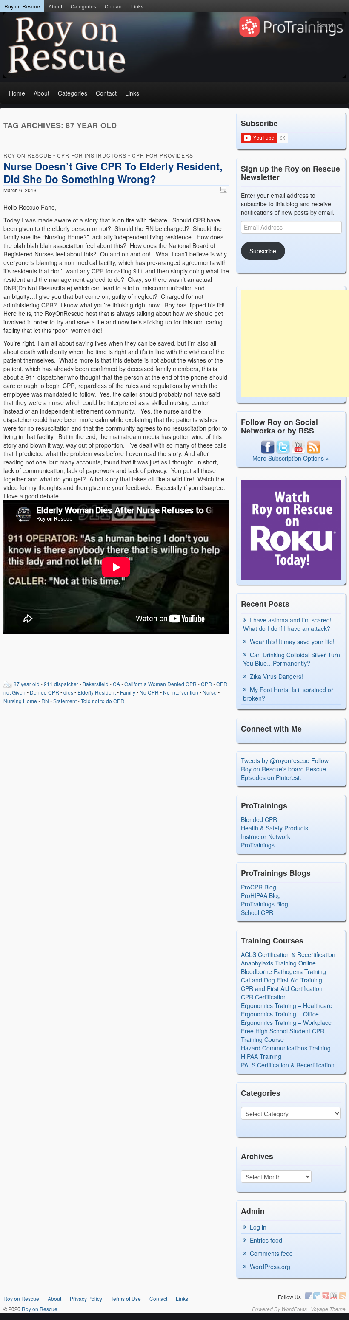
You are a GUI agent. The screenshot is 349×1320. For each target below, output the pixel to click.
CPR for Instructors (91, 155)
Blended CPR (259, 819)
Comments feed (271, 1253)
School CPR (257, 912)
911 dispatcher (61, 683)
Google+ (325, 1295)
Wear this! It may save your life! (292, 641)
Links (137, 6)
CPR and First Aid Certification (282, 988)
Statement (65, 700)
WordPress (294, 1308)
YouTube (333, 1295)
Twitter (316, 1295)
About (55, 6)
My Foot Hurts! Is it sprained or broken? (288, 693)
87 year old (27, 683)
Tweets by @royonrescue (275, 760)
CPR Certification (264, 997)
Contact (114, 6)
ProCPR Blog (258, 887)
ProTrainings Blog (264, 904)
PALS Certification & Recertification (288, 1065)
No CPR (149, 692)
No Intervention (180, 692)
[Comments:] (224, 189)
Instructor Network (265, 836)
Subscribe (262, 251)
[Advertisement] (295, 343)
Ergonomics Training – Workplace (286, 1022)
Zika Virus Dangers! (276, 676)
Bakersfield (96, 683)
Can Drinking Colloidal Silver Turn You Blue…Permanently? (291, 658)
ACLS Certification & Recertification (288, 954)
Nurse (210, 692)
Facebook (308, 1295)
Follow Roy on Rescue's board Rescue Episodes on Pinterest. (285, 769)
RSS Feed (342, 1295)
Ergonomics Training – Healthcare (286, 1005)
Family (127, 692)
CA (116, 683)
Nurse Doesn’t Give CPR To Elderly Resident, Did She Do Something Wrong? (113, 172)
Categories (83, 6)
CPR (206, 683)
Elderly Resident (96, 692)
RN (45, 700)
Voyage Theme (328, 1308)
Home (17, 93)
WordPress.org (270, 1266)
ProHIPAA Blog (261, 895)
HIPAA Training (261, 1056)
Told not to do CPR (102, 700)
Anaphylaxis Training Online (278, 963)
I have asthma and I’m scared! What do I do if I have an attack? (287, 624)
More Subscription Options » (290, 458)
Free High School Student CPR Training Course (282, 1035)
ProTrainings (258, 845)
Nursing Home (20, 700)
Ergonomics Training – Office (280, 1014)
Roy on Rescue (22, 6)
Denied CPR (44, 692)
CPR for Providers (162, 155)
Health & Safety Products (274, 828)
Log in (258, 1227)
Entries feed (266, 1240)
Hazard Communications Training (286, 1048)
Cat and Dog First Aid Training (281, 980)
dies (68, 692)
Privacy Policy (86, 1298)
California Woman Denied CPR (160, 683)
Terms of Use (126, 1298)
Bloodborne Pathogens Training (283, 971)
